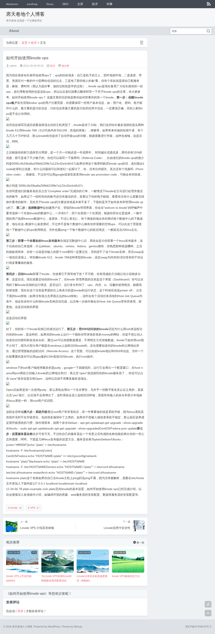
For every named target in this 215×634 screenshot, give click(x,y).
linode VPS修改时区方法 (126, 576)
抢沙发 (65, 65)
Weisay (78, 626)
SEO (65, 4)
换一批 (138, 542)
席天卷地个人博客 (25, 14)
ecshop (32, 4)
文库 (80, 4)
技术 (95, 4)
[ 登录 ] (20, 611)
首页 (25, 42)
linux (50, 4)
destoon (12, 4)
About (14, 31)
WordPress (54, 626)
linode (15, 507)
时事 (110, 4)
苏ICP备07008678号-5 (198, 626)
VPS (33, 507)
